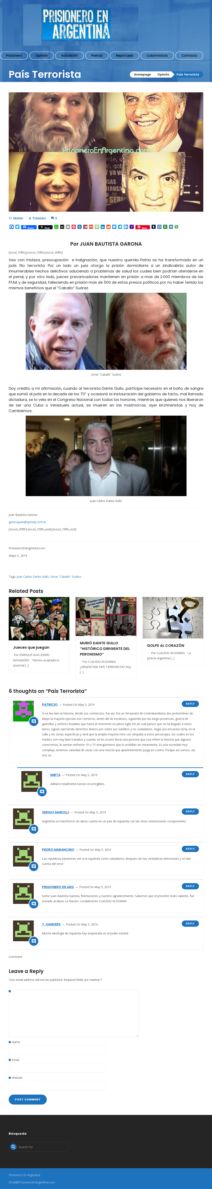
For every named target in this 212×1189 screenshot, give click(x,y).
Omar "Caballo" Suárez (65, 577)
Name (16, 1042)
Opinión (163, 74)
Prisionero (39, 218)
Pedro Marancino (58, 849)
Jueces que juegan (31, 647)
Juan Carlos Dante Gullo (33, 577)
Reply (190, 704)
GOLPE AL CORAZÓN (165, 645)
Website (17, 1078)
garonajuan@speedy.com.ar (27, 522)
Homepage (142, 74)
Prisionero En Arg (58, 887)
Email (15, 1060)
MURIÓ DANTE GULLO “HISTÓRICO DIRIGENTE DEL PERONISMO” (105, 648)
